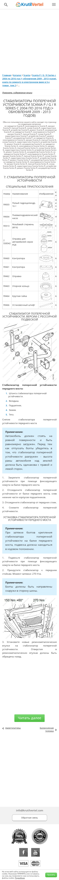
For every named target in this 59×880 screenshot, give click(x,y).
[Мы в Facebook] (23, 852)
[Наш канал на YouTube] (35, 852)
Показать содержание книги (17, 92)
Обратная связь (29, 817)
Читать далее (29, 717)
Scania (26, 75)
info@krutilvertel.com (29, 810)
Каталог (17, 75)
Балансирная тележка (47, 729)
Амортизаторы (13, 727)
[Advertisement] (29, 40)
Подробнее (20, 878)
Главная (6, 75)
